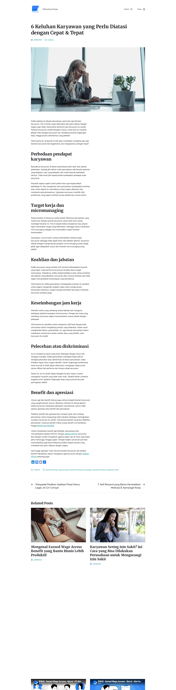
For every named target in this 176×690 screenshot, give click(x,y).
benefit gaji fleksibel (45, 425)
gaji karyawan (64, 470)
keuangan (88, 470)
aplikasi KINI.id (71, 434)
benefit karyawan (52, 470)
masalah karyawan (99, 470)
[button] (128, 9)
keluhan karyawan (77, 470)
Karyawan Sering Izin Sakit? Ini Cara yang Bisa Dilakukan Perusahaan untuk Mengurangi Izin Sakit (116, 553)
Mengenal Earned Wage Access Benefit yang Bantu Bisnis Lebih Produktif (57, 551)
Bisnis (52, 40)
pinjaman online (113, 470)
